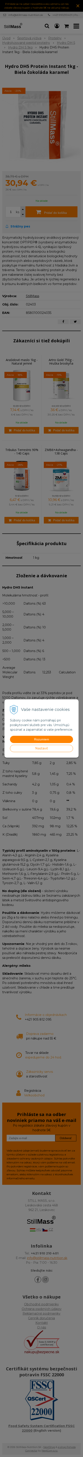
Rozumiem (41, 739)
